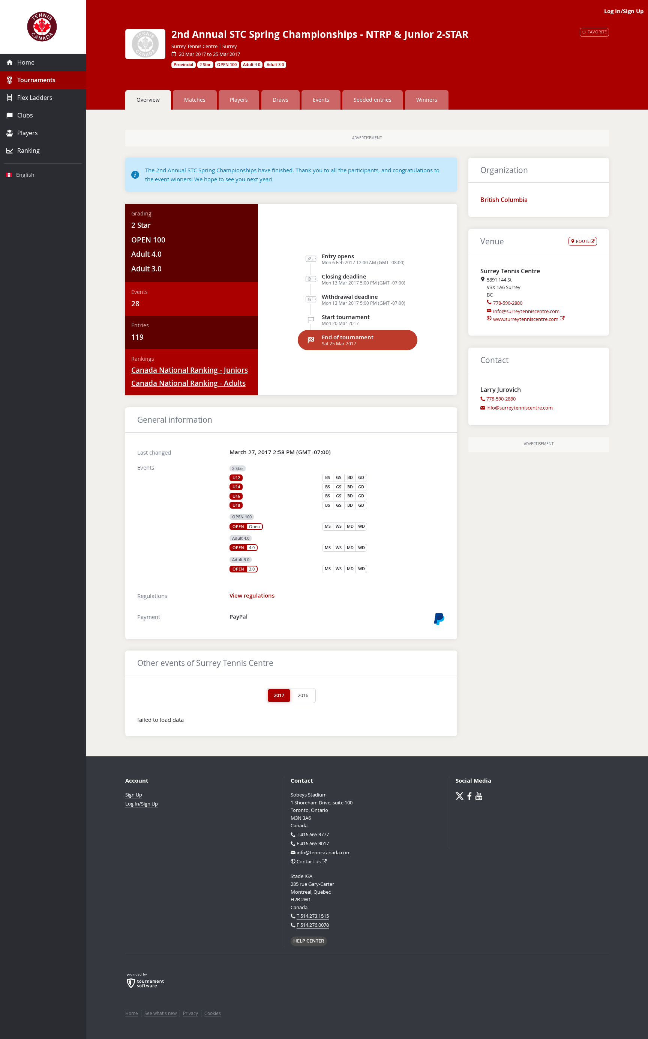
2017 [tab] (279, 695)
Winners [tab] (426, 99)
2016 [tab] (303, 695)
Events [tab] (321, 99)
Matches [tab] (195, 99)
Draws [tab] (280, 99)
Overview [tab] (148, 99)
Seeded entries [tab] (373, 99)
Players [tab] (239, 99)
